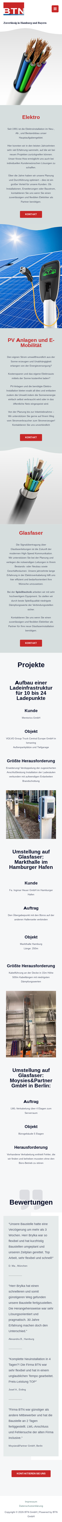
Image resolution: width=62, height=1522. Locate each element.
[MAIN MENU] (55, 8)
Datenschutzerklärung (31, 1505)
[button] (31, 214)
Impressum (31, 1501)
